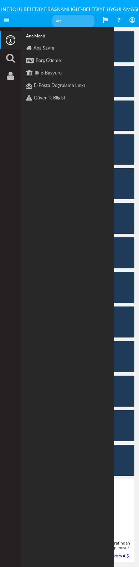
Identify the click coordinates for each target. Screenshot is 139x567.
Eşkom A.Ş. (119, 555)
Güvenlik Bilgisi (49, 97)
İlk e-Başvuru (48, 73)
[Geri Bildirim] (105, 20)
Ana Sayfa (44, 48)
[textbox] (73, 21)
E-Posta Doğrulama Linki (59, 85)
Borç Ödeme (48, 60)
